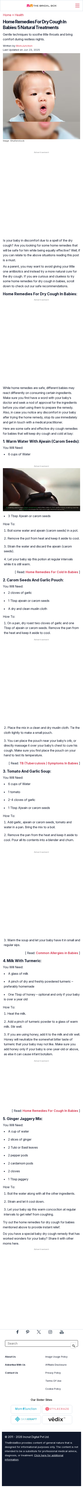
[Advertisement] (41, 198)
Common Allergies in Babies (57, 953)
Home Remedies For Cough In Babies (50, 1111)
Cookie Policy (53, 1388)
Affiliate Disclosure (55, 1364)
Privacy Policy (53, 1372)
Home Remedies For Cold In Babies (52, 572)
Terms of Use (53, 1380)
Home (7, 15)
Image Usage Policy (56, 1356)
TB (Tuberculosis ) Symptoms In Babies (48, 763)
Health (19, 15)
